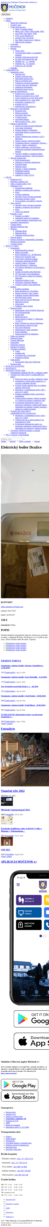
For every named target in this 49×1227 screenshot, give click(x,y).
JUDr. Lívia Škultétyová (24, 36)
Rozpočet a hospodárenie (19, 109)
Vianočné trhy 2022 (13, 790)
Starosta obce (20, 74)
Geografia (14, 44)
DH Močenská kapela (23, 297)
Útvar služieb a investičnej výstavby (28, 201)
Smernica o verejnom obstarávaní (27, 162)
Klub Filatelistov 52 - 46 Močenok (28, 255)
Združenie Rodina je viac (24, 280)
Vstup (17, 351)
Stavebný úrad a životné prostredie (28, 197)
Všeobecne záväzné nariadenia (26, 83)
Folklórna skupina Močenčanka (27, 295)
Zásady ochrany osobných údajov (28, 141)
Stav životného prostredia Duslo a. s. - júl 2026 (19, 687)
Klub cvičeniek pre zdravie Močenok (29, 323)
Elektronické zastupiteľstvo (25, 107)
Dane (17, 192)
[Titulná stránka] (14, 12)
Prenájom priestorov (18, 242)
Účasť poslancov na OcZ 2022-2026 (29, 98)
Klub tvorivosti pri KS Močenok (27, 300)
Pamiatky (13, 68)
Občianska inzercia (17, 345)
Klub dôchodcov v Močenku (26, 265)
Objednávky (10, 1141)
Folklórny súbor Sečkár (24, 306)
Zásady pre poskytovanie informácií (28, 126)
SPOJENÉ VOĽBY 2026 (15, 370)
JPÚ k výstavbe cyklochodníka (17, 435)
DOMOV (9, 19)
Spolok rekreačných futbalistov (27, 334)
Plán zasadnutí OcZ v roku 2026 (27, 100)
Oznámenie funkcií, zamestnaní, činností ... (31, 143)
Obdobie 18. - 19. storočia (25, 64)
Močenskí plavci (21, 317)
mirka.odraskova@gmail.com (12, 607)
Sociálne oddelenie (22, 194)
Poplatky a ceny (16, 214)
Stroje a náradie (25, 441)
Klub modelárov (21, 332)
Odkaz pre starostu (17, 336)
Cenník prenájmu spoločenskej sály (28, 220)
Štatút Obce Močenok (18, 23)
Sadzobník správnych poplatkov (27, 218)
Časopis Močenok (17, 340)
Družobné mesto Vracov (24, 89)
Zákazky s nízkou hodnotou (25, 169)
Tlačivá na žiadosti (22, 212)
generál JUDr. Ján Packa (24, 38)
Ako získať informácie (23, 128)
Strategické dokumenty (23, 87)
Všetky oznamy (7, 724)
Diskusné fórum (16, 338)
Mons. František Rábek (24, 29)
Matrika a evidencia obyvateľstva (27, 190)
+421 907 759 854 (24, 1171)
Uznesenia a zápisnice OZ (25, 102)
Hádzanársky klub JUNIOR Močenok (29, 310)
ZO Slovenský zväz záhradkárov (27, 274)
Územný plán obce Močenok (26, 85)
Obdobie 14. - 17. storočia (25, 61)
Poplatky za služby (22, 216)
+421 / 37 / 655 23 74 (19, 1163)
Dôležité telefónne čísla (19, 227)
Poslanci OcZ (11, 1114)
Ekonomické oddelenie (23, 188)
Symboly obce (15, 25)
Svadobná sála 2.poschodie (25, 355)
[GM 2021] (7, 845)
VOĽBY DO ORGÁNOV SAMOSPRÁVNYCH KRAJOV (23, 412)
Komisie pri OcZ (21, 104)
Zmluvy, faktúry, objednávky (26, 145)
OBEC (8, 21)
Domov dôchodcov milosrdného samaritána (26, 240)
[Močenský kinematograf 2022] (7, 805)
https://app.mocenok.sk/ (9, 1073)
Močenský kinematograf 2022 (15, 810)
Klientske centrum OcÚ (19, 182)
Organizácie (15, 248)
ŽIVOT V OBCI (12, 246)
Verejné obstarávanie (18, 158)
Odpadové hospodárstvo (19, 222)
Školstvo (13, 229)
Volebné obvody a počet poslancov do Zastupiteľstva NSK (29, 421)
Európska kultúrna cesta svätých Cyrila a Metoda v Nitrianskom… (21, 829)
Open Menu (6, 14)
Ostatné (37, 441)
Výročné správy (21, 117)
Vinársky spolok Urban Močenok (27, 285)
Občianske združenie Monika (26, 282)
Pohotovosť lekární (17, 347)
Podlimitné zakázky (22, 171)
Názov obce (19, 51)
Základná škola (21, 231)
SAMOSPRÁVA (12, 70)
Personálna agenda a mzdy (25, 199)
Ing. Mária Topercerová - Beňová (27, 40)
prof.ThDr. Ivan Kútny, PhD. (26, 34)
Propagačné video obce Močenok (27, 362)
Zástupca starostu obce (23, 76)
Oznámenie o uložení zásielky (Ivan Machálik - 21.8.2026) (24, 677)
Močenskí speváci (22, 302)
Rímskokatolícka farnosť (24, 250)
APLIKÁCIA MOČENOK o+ (19, 861)
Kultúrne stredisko (22, 289)
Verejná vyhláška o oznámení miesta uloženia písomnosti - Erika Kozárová (29, 155)
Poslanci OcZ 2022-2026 (24, 94)
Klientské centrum (22, 358)
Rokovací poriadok (13, 1125)
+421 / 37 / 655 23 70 (25, 1159)
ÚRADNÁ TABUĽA (11, 661)
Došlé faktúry (11, 1139)
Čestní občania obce (18, 27)
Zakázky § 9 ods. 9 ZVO (24, 175)
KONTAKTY (11, 368)
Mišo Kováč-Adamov (23, 42)
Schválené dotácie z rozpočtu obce (19, 1143)
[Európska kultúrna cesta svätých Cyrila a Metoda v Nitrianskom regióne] (7, 824)
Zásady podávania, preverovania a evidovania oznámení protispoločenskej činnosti (30, 149)
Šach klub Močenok (22, 328)
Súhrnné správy (21, 167)
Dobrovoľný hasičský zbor (25, 257)
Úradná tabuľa (15, 225)
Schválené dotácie (22, 119)
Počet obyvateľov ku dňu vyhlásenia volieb (31, 379)
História (13, 49)
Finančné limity (21, 164)
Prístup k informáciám (18, 124)
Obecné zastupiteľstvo (18, 91)
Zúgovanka (19, 304)
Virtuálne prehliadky (18, 349)
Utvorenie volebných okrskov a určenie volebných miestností (25, 432)
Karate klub (19, 315)
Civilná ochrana (16, 244)
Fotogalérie (14, 343)
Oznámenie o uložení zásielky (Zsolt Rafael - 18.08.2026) (23, 696)
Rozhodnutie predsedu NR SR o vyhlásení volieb (29, 373)
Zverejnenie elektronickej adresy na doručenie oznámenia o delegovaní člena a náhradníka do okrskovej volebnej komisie (31, 426)
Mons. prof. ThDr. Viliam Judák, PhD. (29, 31)
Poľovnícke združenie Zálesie (26, 259)
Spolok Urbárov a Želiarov (25, 263)
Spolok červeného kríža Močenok (28, 272)
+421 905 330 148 (21, 1175)
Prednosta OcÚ (16, 179)
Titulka (3, 441)
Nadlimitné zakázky (22, 173)
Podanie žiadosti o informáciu (26, 130)
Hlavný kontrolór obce (23, 81)
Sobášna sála (20, 353)
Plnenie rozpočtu (21, 113)
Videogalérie (15, 360)
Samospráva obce (17, 72)
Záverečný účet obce (23, 115)
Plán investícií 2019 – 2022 (25, 122)
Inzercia (13, 441)
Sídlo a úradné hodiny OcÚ (20, 184)
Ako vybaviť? (15, 203)
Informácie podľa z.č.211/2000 (17, 1127)
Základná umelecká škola (24, 235)
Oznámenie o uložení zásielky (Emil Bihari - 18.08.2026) (23, 705)
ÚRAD (8, 177)
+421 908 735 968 (20, 1167)
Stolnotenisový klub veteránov (26, 330)
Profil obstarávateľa (22, 160)
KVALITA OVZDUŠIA (15, 366)
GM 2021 (5, 849)
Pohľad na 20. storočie (23, 66)
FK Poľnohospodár (22, 313)
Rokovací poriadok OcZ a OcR (27, 96)
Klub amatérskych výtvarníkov (26, 291)
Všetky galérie (6, 857)
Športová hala (15, 364)
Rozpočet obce (20, 111)
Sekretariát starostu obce (24, 79)
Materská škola (21, 233)
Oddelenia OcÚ (16, 186)
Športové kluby (16, 308)
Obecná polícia (16, 237)
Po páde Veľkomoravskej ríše (26, 59)
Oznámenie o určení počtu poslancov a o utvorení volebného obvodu (30, 382)
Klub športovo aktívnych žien (26, 325)
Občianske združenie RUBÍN (26, 261)
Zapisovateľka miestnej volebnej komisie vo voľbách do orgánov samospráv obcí (30, 399)
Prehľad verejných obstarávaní (17, 1145)
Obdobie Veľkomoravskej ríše (26, 57)
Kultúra (13, 287)
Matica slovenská (21, 252)
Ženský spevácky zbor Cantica (26, 293)
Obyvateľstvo (15, 46)
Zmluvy (9, 1137)
